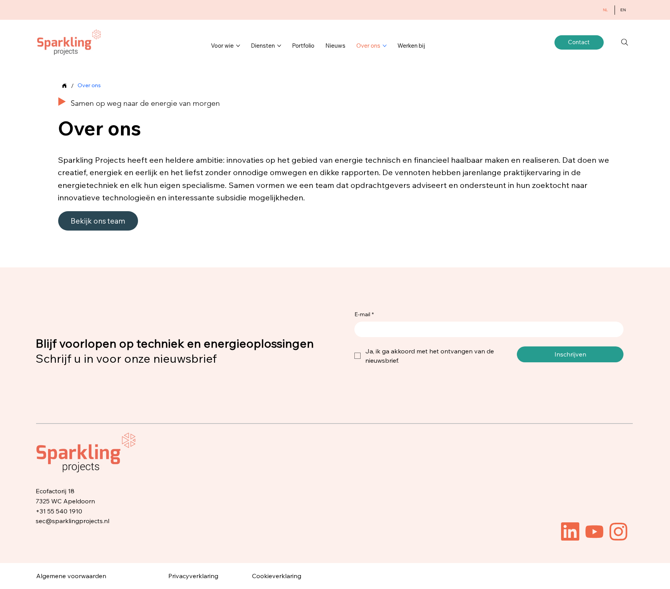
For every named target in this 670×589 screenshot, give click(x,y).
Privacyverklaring (193, 576)
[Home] (64, 85)
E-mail (364, 314)
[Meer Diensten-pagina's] (279, 46)
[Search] (624, 42)
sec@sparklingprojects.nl (72, 521)
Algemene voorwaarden (71, 576)
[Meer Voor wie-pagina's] (238, 46)
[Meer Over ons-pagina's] (385, 46)
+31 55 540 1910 (59, 511)
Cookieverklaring (276, 576)
